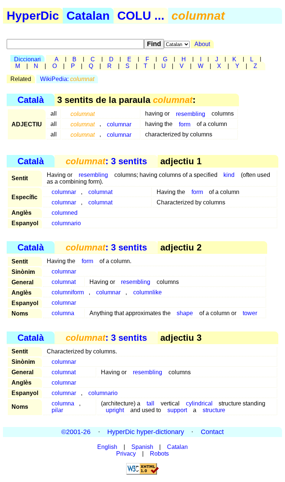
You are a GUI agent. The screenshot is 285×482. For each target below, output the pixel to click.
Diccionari (27, 59)
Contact (212, 432)
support (177, 410)
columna (63, 313)
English (107, 447)
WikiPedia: (67, 79)
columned (65, 213)
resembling (190, 113)
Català (30, 100)
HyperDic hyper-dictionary (145, 432)
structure (214, 410)
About (202, 44)
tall (150, 403)
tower (250, 313)
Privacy (126, 453)
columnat (100, 192)
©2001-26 (76, 432)
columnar (119, 124)
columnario (66, 223)
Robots (159, 453)
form (184, 124)
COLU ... (140, 15)
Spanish (142, 447)
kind (229, 175)
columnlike (147, 292)
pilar (57, 410)
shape (185, 313)
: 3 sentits (106, 161)
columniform (68, 292)
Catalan (88, 15)
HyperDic (33, 15)
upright (115, 410)
